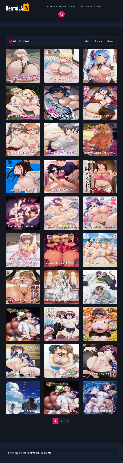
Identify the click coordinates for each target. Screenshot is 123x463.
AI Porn (97, 6)
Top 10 (88, 6)
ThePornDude (35, 453)
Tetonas (72, 6)
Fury (80, 6)
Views (110, 41)
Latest (87, 41)
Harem (62, 6)
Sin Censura (51, 6)
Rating (98, 41)
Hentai (48, 453)
